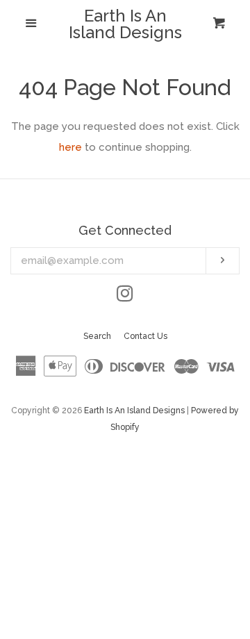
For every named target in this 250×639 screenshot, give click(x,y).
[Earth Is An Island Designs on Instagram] (125, 296)
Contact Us (145, 336)
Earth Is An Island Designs (125, 24)
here (70, 147)
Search (97, 336)
